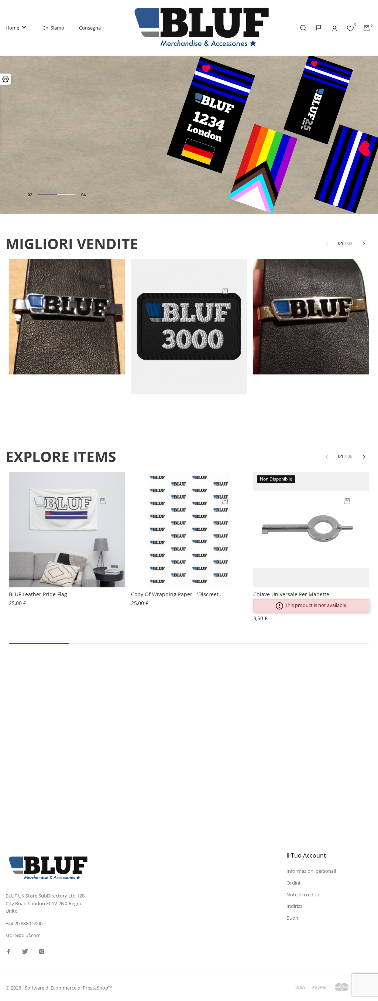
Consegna (90, 27)
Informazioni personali (311, 871)
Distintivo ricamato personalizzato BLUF (188, 373)
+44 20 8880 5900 (24, 923)
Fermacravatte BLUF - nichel (51, 354)
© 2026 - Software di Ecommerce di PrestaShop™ (59, 987)
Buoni (292, 918)
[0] (350, 27)
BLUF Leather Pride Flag (38, 594)
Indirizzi (294, 906)
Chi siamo (53, 27)
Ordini (293, 882)
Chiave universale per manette (291, 594)
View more (303, 746)
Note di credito (302, 894)
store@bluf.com (23, 935)
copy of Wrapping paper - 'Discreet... (177, 594)
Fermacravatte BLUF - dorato (296, 354)
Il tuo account (306, 855)
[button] (367, 135)
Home (17, 27)
